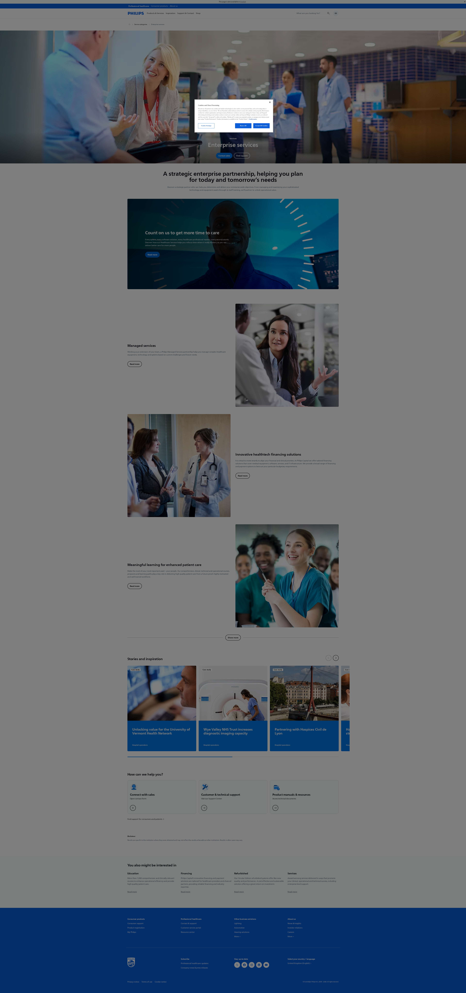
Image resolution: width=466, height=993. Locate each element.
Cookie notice (253, 119)
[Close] (270, 102)
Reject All (243, 125)
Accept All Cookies (261, 125)
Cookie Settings (206, 125)
